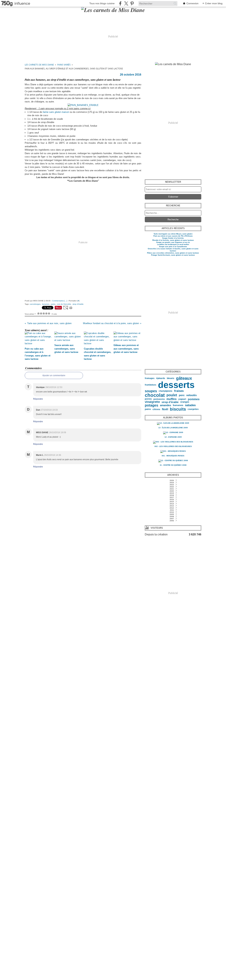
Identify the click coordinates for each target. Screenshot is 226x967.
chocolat (155, 395)
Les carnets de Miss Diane (39, 64)
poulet (171, 395)
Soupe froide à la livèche (173, 238)
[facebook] (120, 3)
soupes (151, 391)
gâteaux (184, 378)
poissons (159, 399)
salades (190, 405)
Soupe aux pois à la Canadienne (173, 246)
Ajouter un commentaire (53, 375)
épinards (160, 378)
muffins (171, 399)
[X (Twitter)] (126, 3)
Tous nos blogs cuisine (102, 3)
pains (148, 409)
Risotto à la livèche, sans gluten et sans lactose (173, 240)
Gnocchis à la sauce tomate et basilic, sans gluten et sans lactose (173, 250)
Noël (165, 409)
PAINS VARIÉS (64, 64)
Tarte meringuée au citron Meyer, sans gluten (173, 234)
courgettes (193, 409)
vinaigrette (152, 402)
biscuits (178, 409)
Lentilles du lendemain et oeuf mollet (173, 244)
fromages (149, 378)
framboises (150, 385)
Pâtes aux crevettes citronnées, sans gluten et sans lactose (173, 253)
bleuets (170, 378)
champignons (165, 391)
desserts (176, 384)
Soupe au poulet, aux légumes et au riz (173, 242)
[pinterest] (132, 3)
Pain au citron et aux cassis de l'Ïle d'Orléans (173, 236)
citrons (156, 409)
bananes (178, 405)
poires (148, 399)
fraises (179, 391)
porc (182, 395)
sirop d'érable (170, 402)
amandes (165, 405)
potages (151, 405)
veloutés (191, 395)
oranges (184, 402)
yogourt (182, 399)
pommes (194, 399)
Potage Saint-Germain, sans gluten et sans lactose (173, 255)
